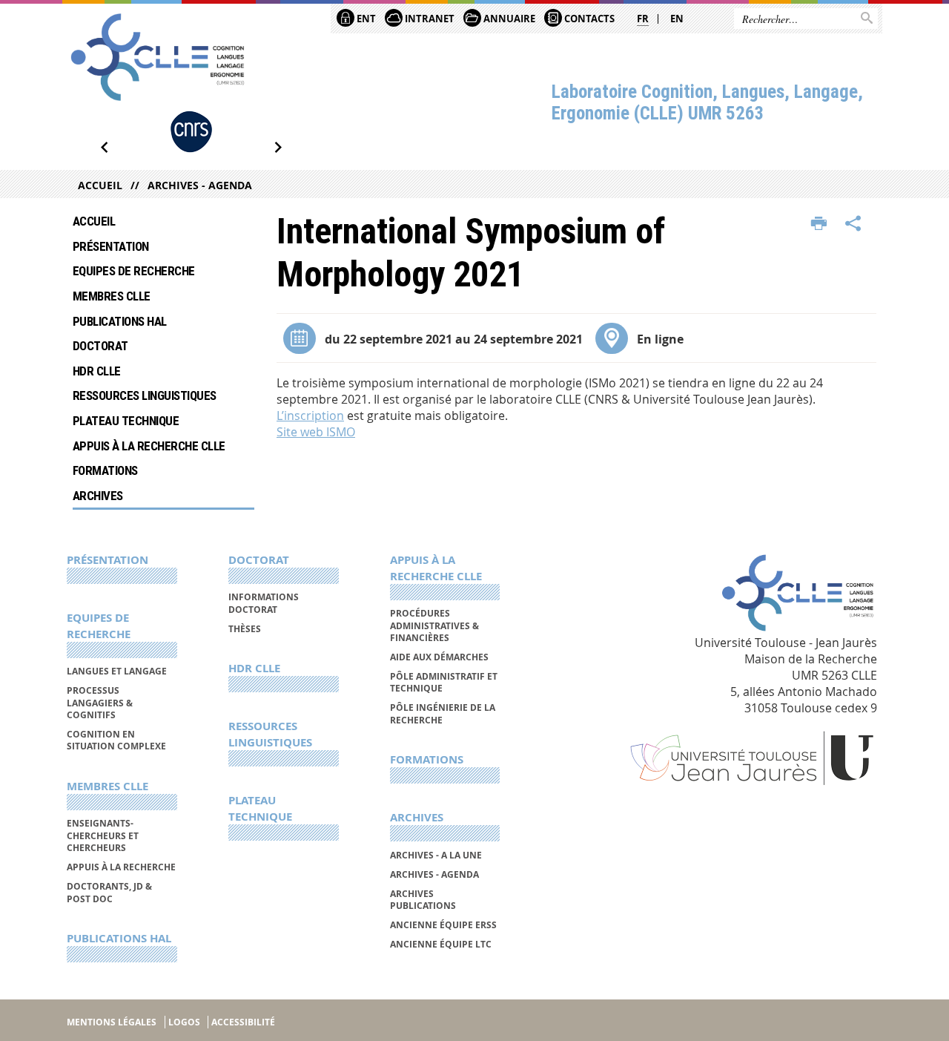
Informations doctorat (263, 603)
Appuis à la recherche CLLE (149, 446)
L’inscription (310, 415)
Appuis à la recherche (121, 867)
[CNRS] (191, 132)
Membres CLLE (112, 296)
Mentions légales (111, 1022)
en (677, 18)
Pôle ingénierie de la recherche (442, 713)
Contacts (588, 18)
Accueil (100, 185)
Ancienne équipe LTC (441, 944)
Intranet (428, 18)
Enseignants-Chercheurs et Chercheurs (103, 835)
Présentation (111, 246)
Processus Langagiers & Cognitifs (100, 702)
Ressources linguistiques (144, 395)
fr (643, 18)
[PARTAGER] (853, 224)
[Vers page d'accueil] (157, 57)
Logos (184, 1022)
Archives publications (423, 899)
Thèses (244, 629)
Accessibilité (243, 1022)
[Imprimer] (819, 224)
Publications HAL (120, 321)
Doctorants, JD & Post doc (109, 892)
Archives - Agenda (200, 185)
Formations (105, 470)
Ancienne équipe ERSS (443, 925)
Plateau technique (126, 420)
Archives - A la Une (436, 855)
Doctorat (100, 345)
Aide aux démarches (439, 657)
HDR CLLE (97, 371)
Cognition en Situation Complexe (116, 740)
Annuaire (508, 18)
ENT (365, 18)
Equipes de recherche (134, 270)
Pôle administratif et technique (443, 682)
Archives (98, 495)
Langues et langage (117, 671)
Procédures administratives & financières (434, 625)
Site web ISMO (316, 432)
